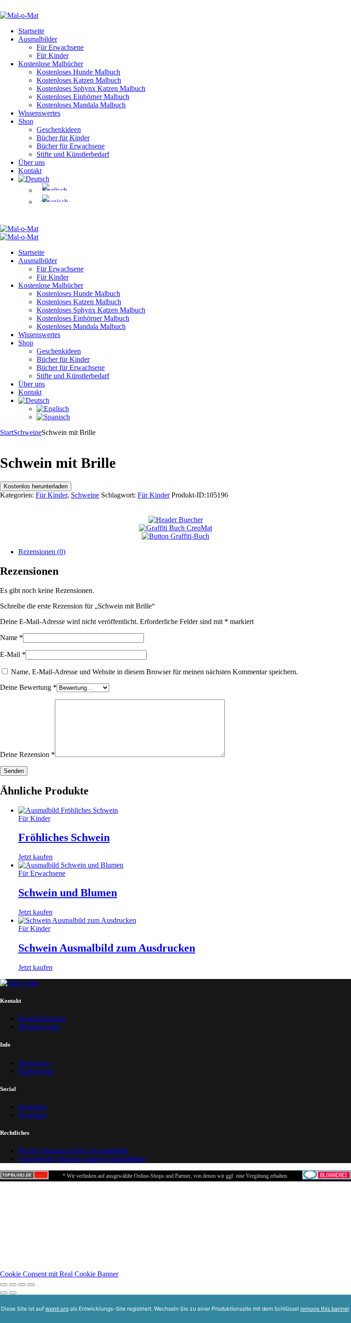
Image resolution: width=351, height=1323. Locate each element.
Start (6, 432)
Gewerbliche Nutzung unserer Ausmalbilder (81, 1159)
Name (11, 637)
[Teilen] (22, 1284)
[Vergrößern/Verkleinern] (3, 1284)
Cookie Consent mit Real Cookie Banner (59, 1274)
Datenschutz (36, 1071)
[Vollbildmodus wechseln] (12, 1284)
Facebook (32, 1115)
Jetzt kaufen (35, 857)
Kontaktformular (42, 1018)
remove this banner (324, 1308)
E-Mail (13, 654)
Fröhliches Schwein (64, 837)
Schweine (27, 432)
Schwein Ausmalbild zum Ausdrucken (106, 948)
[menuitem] (33, 179)
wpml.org (57, 1308)
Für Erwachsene (41, 873)
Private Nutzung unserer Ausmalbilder (73, 1150)
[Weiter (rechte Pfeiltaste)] (12, 1292)
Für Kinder (51, 495)
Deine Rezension (27, 754)
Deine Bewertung (28, 687)
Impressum (34, 1063)
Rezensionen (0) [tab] (41, 552)
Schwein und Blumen (67, 893)
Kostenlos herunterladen (36, 486)
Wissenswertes (39, 1027)
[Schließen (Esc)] (31, 1284)
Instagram (32, 1107)
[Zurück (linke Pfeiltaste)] (3, 1292)
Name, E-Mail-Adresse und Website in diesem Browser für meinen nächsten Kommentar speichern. (154, 672)
